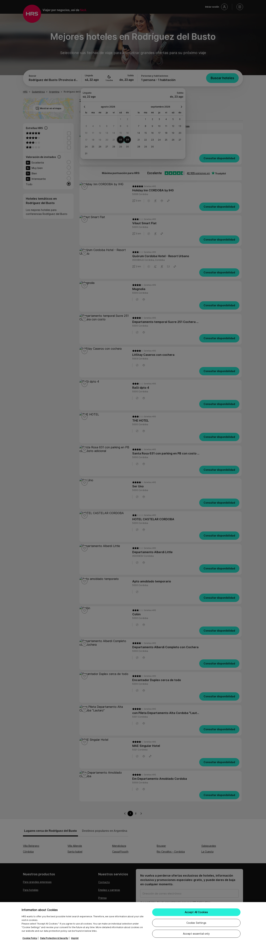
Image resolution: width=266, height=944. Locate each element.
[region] (133, 923)
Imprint (75, 938)
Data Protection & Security (54, 938)
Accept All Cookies (196, 912)
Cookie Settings (196, 922)
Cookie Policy (29, 938)
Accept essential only (196, 933)
